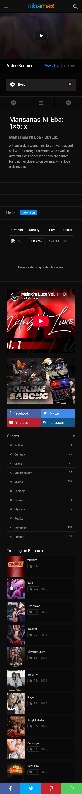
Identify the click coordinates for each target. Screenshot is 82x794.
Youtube (21, 423)
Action (18, 445)
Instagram (56, 423)
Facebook (21, 413)
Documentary (23, 472)
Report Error (51, 65)
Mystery (19, 509)
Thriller (19, 536)
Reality (18, 518)
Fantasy (19, 491)
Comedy (19, 454)
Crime (18, 463)
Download (28, 212)
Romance (20, 527)
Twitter (54, 413)
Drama (18, 482)
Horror (18, 500)
